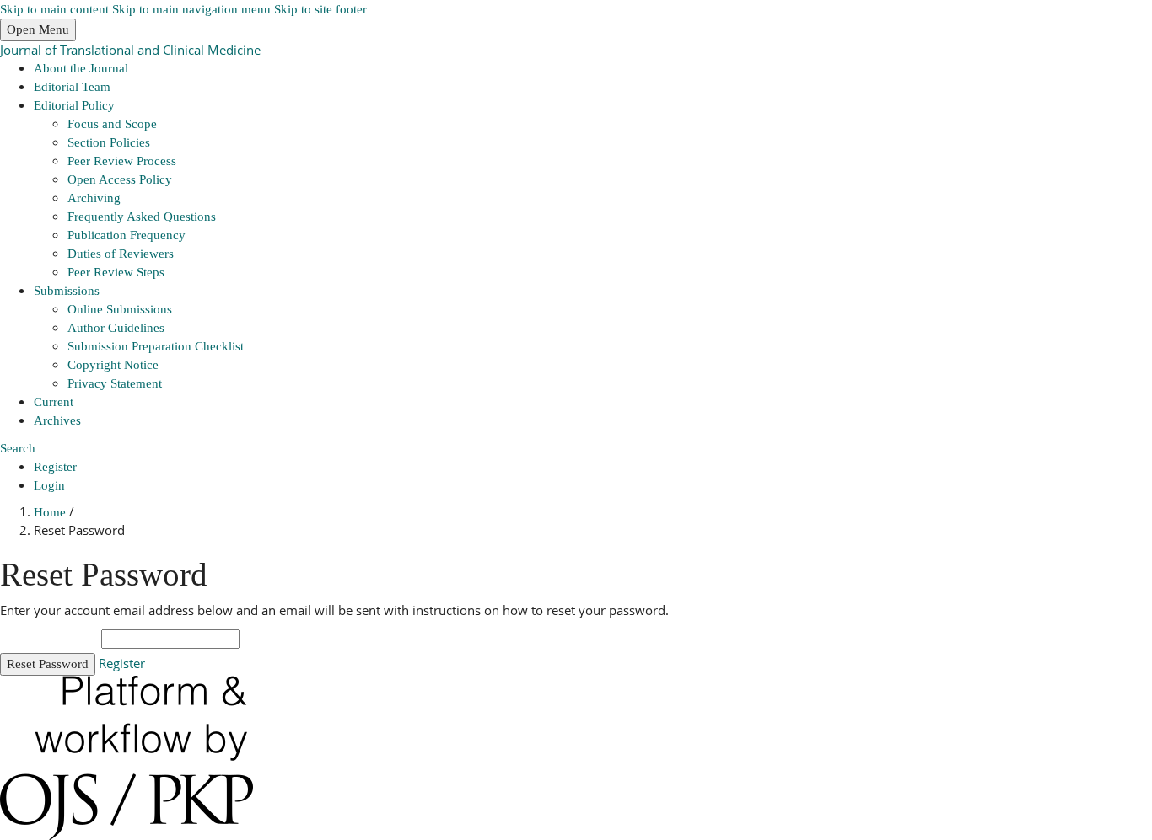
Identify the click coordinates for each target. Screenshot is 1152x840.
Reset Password (48, 664)
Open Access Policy (119, 179)
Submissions (67, 290)
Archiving (94, 198)
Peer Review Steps (115, 272)
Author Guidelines (115, 327)
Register (55, 467)
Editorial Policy (74, 105)
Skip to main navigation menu (191, 9)
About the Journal (81, 68)
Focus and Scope (112, 124)
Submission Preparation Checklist (155, 346)
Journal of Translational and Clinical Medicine (130, 49)
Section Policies (108, 142)
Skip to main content (54, 9)
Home (51, 512)
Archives (57, 420)
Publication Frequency (126, 235)
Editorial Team (72, 87)
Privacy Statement (114, 383)
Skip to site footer (320, 9)
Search (17, 448)
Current (53, 402)
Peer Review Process (121, 161)
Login (49, 485)
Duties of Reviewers (120, 253)
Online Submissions (119, 309)
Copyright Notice (113, 365)
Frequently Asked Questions (141, 216)
